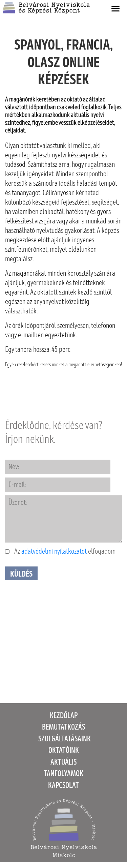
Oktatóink (63, 750)
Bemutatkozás (63, 727)
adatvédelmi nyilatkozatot (54, 551)
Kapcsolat (63, 785)
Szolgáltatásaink (64, 739)
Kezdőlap (64, 715)
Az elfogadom (64, 551)
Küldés (21, 574)
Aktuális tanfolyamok (63, 768)
